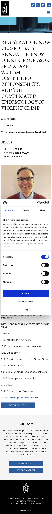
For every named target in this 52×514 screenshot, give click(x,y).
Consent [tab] (9, 210)
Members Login (26, 463)
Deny (26, 309)
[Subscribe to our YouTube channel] (48, 5)
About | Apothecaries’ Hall (24, 397)
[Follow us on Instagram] (42, 5)
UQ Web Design (34, 503)
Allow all (26, 293)
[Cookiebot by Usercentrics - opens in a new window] (37, 203)
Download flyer (18, 405)
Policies (14, 503)
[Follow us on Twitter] (32, 5)
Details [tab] (26, 210)
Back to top (27, 510)
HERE (10, 317)
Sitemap (23, 503)
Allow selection (26, 301)
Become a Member (26, 470)
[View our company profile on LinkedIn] (37, 5)
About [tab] (43, 210)
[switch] (45, 265)
